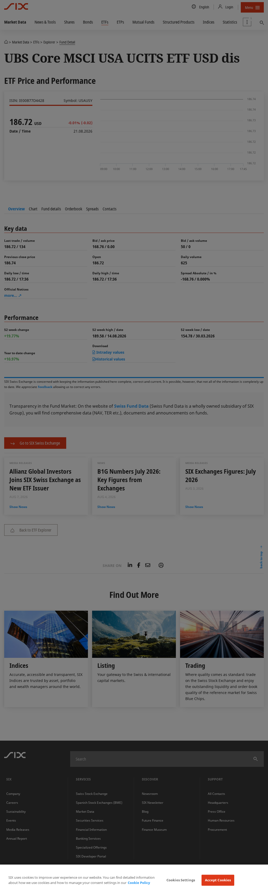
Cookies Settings (180, 880)
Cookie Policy (139, 882)
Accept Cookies (218, 880)
